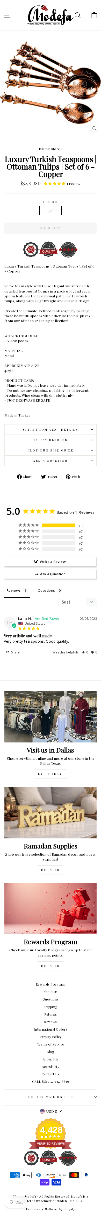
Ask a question (50, 461)
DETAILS (50, 870)
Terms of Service (50, 1044)
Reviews (50, 1022)
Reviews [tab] (13, 590)
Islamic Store (49, 149)
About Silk (50, 1059)
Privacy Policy (50, 1036)
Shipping (50, 1007)
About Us (51, 991)
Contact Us (50, 1074)
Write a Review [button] (53, 561)
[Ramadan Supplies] (50, 812)
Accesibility (50, 1066)
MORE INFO (50, 774)
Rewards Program (50, 984)
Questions (50, 999)
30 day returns (50, 440)
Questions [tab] (46, 590)
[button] (85, 652)
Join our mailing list (49, 1097)
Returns (50, 1014)
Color (50, 202)
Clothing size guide (50, 450)
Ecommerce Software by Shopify (50, 1209)
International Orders (50, 1029)
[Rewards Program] (50, 908)
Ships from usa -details (50, 429)
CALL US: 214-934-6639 (50, 1081)
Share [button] (15, 652)
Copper (50, 210)
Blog (50, 1051)
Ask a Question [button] (53, 574)
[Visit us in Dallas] (50, 716)
